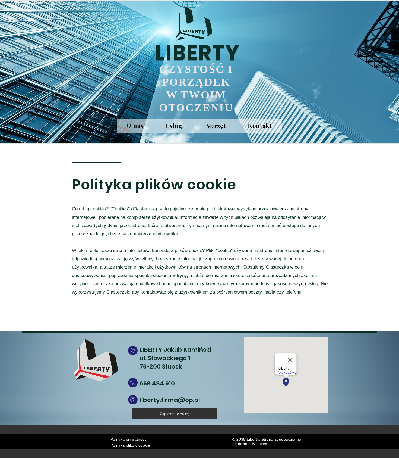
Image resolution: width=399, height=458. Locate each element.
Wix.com (259, 443)
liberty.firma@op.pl (170, 400)
